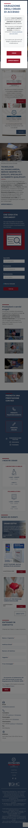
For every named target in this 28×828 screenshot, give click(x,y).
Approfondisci (13, 60)
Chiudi (14, 53)
